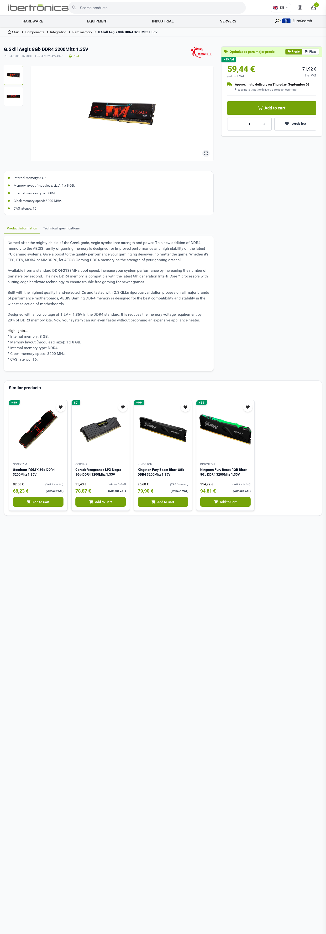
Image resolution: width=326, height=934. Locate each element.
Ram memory (82, 32)
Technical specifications (61, 228)
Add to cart (274, 107)
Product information (22, 228)
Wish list (299, 124)
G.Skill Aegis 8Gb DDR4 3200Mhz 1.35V (128, 32)
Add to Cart (40, 502)
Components (34, 32)
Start (15, 32)
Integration (58, 32)
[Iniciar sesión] (300, 7)
